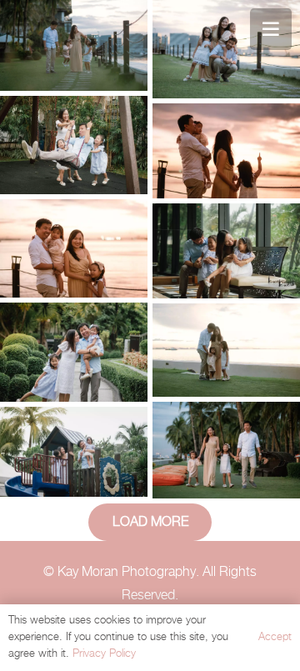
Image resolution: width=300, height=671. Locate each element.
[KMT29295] (74, 248)
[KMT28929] (74, 145)
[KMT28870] (74, 452)
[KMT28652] (226, 250)
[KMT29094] (226, 350)
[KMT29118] (74, 45)
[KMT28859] (74, 352)
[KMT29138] (226, 49)
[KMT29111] (226, 450)
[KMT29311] (226, 150)
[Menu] (271, 29)
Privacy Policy (104, 653)
